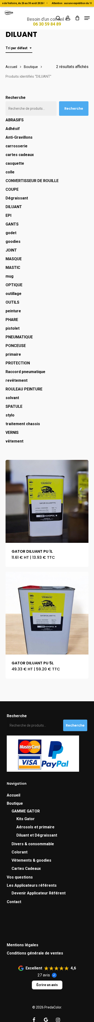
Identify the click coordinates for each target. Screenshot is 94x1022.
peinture (13, 311)
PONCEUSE (16, 345)
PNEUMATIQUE (19, 337)
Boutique (31, 67)
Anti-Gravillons (19, 137)
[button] (87, 18)
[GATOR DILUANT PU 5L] (47, 613)
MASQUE (14, 259)
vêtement (14, 441)
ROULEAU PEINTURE (24, 389)
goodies (13, 241)
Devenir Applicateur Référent (39, 893)
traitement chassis (23, 424)
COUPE (12, 189)
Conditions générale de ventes (35, 953)
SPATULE (14, 406)
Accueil (11, 67)
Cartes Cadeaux (26, 868)
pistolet (13, 328)
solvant (12, 397)
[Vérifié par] (54, 975)
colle (10, 172)
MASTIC (13, 267)
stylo (10, 415)
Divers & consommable (33, 844)
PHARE (12, 319)
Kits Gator (25, 819)
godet (11, 233)
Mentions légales (22, 945)
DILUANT (14, 206)
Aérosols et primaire (35, 827)
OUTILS (12, 302)
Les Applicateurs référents (32, 885)
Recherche (16, 97)
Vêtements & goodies (31, 860)
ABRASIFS (15, 120)
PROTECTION (18, 363)
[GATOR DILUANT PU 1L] (47, 501)
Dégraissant (17, 198)
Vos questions (20, 877)
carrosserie (16, 146)
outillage (13, 293)
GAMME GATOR (26, 811)
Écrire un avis (47, 985)
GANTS (12, 224)
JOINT (11, 250)
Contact (14, 901)
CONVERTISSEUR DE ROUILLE (32, 180)
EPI (8, 215)
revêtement (16, 380)
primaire (13, 354)
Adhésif (13, 128)
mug (9, 276)
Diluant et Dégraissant (36, 835)
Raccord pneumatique (26, 371)
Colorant (19, 852)
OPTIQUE (14, 285)
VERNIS (12, 432)
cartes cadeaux (20, 154)
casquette (15, 163)
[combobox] (19, 48)
